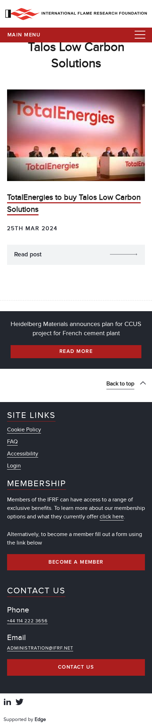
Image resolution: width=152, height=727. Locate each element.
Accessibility (22, 453)
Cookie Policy (24, 429)
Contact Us (76, 667)
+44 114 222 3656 (27, 621)
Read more (76, 351)
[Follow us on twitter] (19, 703)
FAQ (12, 441)
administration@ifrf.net (40, 648)
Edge (40, 719)
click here (112, 516)
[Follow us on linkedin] (7, 703)
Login (14, 465)
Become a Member (76, 562)
